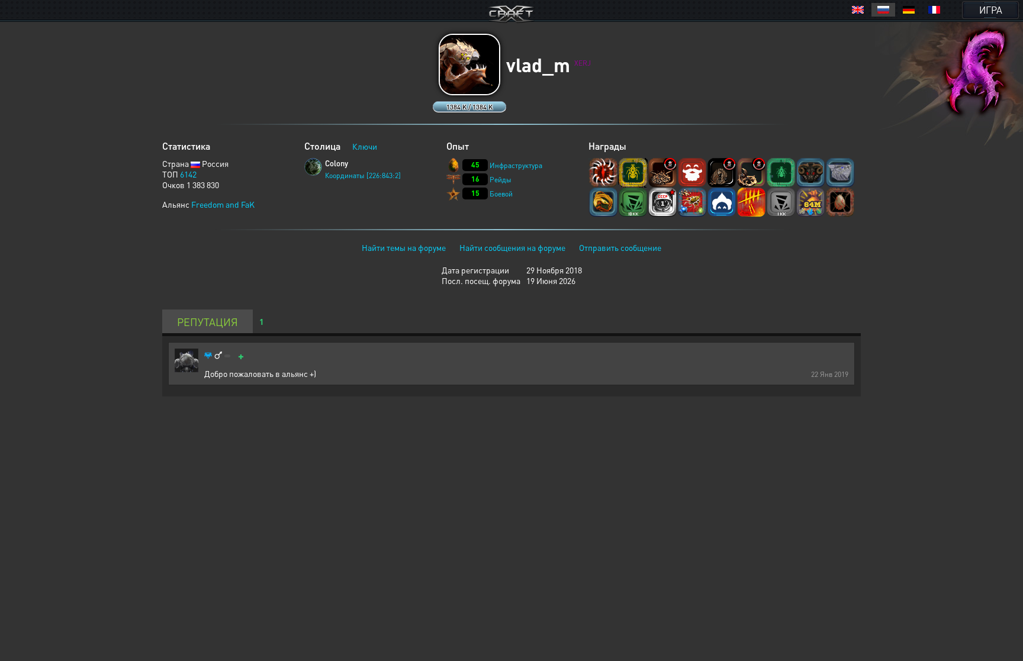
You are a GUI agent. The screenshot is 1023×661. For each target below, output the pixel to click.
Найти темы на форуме (404, 247)
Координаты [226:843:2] (363, 175)
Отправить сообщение (620, 247)
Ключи (364, 146)
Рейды (500, 179)
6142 (188, 174)
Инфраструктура (516, 165)
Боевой (501, 193)
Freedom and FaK (223, 204)
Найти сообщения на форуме (512, 247)
